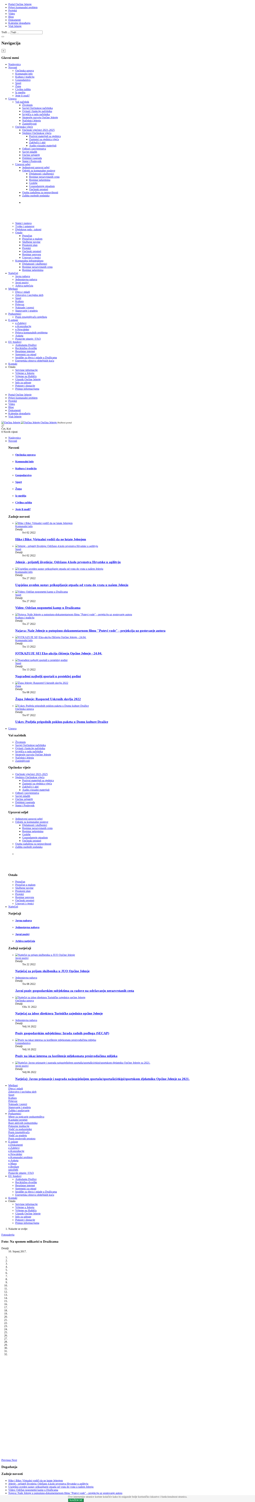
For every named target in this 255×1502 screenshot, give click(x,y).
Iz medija (20, 92)
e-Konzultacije (23, 326)
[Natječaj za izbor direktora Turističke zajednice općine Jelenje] (50, 997)
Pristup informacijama (27, 388)
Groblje (33, 183)
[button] (6, 1460)
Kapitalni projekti (17, 1119)
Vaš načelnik (22, 101)
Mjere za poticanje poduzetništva (26, 1116)
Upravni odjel (22, 164)
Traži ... (5, 32)
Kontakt (12, 363)
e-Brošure (13, 1166)
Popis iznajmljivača (18, 1132)
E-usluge (13, 320)
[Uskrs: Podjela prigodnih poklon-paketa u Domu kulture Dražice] (52, 705)
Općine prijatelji (31, 154)
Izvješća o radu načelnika (36, 114)
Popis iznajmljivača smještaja (31, 316)
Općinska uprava (24, 70)
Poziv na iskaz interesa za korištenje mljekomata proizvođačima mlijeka (66, 1056)
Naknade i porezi (24, 307)
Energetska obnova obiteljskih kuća (34, 360)
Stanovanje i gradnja (26, 310)
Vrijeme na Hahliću (26, 376)
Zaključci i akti (37, 142)
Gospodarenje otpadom (42, 186)
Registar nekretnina (39, 179)
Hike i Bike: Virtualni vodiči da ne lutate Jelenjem (50, 539)
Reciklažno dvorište (26, 348)
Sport (18, 83)
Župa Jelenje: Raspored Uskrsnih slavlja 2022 (48, 699)
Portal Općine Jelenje (20, 4)
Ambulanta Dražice (26, 345)
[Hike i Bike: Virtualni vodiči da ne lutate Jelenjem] (44, 523)
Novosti (12, 67)
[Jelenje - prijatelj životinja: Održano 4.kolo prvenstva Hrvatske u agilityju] (56, 546)
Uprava (12, 98)
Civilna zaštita (23, 89)
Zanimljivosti (29, 123)
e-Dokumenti (15, 1144)
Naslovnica (14, 64)
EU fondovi (14, 341)
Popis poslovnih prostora (21, 1138)
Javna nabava (22, 276)
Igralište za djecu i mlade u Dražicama (36, 357)
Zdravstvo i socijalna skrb (29, 295)
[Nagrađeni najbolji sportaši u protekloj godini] (41, 660)
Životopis (27, 104)
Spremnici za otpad (25, 354)
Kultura (19, 301)
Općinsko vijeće (24, 126)
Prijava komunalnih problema (31, 332)
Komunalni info (24, 73)
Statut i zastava (33, 209)
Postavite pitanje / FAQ (28, 338)
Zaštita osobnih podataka (35, 195)
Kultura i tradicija (24, 76)
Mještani (13, 288)
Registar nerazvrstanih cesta (44, 176)
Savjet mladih (29, 151)
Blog (11, 16)
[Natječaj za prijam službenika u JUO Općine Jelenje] (45, 954)
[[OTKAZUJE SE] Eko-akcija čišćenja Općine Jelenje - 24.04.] (50, 637)
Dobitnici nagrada (32, 158)
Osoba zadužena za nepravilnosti (40, 192)
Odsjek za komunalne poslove (38, 170)
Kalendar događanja (19, 23)
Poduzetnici (14, 313)
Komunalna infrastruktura (29, 260)
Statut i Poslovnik (31, 161)
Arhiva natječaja (24, 285)
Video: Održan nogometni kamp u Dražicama (47, 608)
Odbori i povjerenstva (34, 148)
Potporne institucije (18, 1126)
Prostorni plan (29, 245)
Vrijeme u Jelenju (24, 373)
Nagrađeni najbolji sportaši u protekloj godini (48, 676)
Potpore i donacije (25, 385)
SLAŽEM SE (75, 1500)
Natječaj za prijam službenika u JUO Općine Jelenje (52, 971)
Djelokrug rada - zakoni (39, 216)
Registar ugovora (31, 254)
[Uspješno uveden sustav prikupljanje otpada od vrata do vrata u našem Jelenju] (59, 568)
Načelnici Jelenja (31, 120)
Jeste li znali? (22, 95)
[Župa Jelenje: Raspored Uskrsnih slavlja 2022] (41, 682)
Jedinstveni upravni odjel (35, 167)
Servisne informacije (26, 370)
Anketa (19, 335)
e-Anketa (13, 1160)
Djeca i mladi (22, 291)
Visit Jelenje (15, 26)
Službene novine (31, 241)
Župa (18, 86)
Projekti (12, 10)
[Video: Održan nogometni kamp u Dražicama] (41, 591)
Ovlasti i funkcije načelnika (37, 111)
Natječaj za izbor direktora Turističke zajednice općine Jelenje (59, 1013)
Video (11, 13)
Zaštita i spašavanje (18, 1110)
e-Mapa (12, 1163)
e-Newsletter (22, 329)
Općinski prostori (38, 189)
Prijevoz (19, 304)
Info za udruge (23, 382)
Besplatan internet (25, 351)
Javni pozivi (21, 282)
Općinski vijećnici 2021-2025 (38, 129)
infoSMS (13, 1169)
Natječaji (13, 273)
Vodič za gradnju (17, 1135)
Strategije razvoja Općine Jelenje (40, 117)
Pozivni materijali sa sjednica (45, 136)
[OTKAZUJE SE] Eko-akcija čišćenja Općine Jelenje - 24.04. (58, 653)
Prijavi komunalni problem (22, 7)
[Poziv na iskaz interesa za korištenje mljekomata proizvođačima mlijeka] (55, 1039)
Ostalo (18, 232)
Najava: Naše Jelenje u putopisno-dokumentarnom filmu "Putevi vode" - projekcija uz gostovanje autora (90, 630)
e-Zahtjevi (20, 323)
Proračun (27, 235)
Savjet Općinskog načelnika (37, 108)
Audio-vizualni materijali (42, 145)
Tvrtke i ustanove (34, 202)
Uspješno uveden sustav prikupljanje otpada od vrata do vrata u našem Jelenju (71, 585)
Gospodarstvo (23, 79)
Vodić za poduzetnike (20, 1129)
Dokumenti (14, 19)
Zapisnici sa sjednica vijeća (44, 139)
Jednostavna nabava (26, 279)
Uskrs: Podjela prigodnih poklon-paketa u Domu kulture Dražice (61, 722)
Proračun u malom (32, 238)
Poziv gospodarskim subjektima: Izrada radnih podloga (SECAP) (62, 1033)
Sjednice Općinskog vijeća (36, 133)
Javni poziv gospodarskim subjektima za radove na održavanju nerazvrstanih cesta (74, 990)
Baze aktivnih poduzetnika (22, 1122)
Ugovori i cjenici (31, 257)
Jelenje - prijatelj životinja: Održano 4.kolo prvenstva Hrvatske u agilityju (68, 562)
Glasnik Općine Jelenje (28, 379)
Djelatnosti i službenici (41, 173)
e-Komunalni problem (20, 1157)
